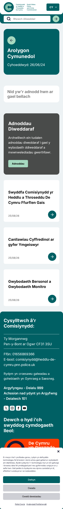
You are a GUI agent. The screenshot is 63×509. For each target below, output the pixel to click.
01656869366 (23, 354)
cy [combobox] (51, 7)
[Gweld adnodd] (52, 215)
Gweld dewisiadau (31, 496)
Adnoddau (18, 163)
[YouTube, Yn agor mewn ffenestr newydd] (24, 408)
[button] (58, 451)
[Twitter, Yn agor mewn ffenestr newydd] (6, 408)
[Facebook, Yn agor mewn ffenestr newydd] (18, 408)
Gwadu (31, 488)
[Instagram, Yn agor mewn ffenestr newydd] (12, 408)
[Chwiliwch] (56, 19)
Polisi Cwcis (20, 504)
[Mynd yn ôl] (11, 40)
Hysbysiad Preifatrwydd (36, 504)
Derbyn (31, 479)
